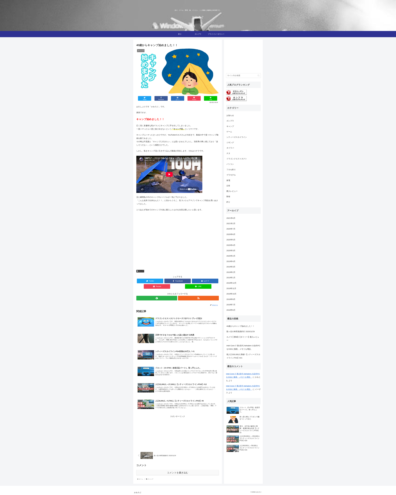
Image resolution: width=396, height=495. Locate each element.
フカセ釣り (231, 170)
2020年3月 (230, 251)
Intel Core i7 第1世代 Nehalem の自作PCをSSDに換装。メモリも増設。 (243, 347)
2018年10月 (231, 294)
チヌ (228, 153)
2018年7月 (230, 305)
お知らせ (230, 115)
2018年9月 (230, 299)
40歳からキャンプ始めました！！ (240, 326)
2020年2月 (230, 256)
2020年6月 (230, 234)
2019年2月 (230, 272)
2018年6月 (230, 310)
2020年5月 (230, 240)
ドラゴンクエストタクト (236, 159)
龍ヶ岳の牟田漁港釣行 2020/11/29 (240, 331)
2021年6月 (230, 218)
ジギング (230, 142)
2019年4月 (230, 261)
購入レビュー (232, 191)
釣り (228, 202)
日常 (228, 186)
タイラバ (230, 148)
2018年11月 (231, 288)
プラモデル (231, 175)
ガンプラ (230, 121)
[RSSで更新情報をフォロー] (198, 298)
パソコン (230, 164)
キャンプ (141, 271)
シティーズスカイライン (236, 137)
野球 (228, 197)
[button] (258, 75)
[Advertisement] (177, 242)
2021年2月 (230, 223)
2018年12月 (231, 283)
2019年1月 (230, 278)
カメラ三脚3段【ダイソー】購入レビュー (242, 338)
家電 (228, 180)
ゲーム (229, 132)
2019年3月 (230, 267)
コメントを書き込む (177, 472)
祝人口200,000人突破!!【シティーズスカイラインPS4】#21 (243, 356)
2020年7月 (230, 229)
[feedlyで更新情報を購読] (156, 298)
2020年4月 (230, 245)
